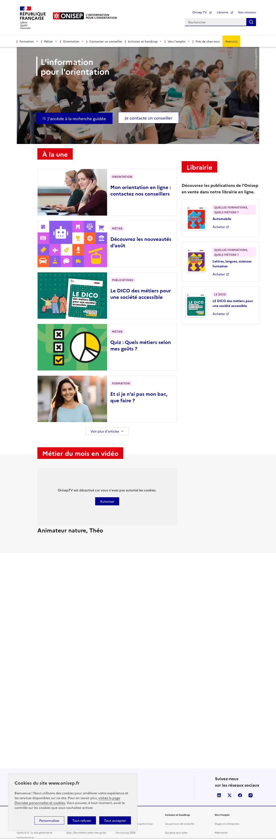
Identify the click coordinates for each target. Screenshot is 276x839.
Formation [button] (27, 41)
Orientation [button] (71, 41)
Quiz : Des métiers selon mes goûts (86, 832)
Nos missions (247, 12)
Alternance (221, 832)
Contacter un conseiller (106, 41)
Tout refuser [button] (81, 820)
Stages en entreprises (227, 823)
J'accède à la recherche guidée (76, 118)
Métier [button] (48, 41)
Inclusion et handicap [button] (143, 41)
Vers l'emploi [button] (176, 41)
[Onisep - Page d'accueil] (68, 15)
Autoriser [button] (107, 501)
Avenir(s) (231, 41)
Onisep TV (200, 12)
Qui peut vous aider (176, 832)
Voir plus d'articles (105, 431)
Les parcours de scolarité (179, 823)
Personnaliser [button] (49, 820)
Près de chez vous (208, 41)
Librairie (223, 12)
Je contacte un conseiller (148, 118)
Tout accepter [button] (115, 820)
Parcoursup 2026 (125, 832)
